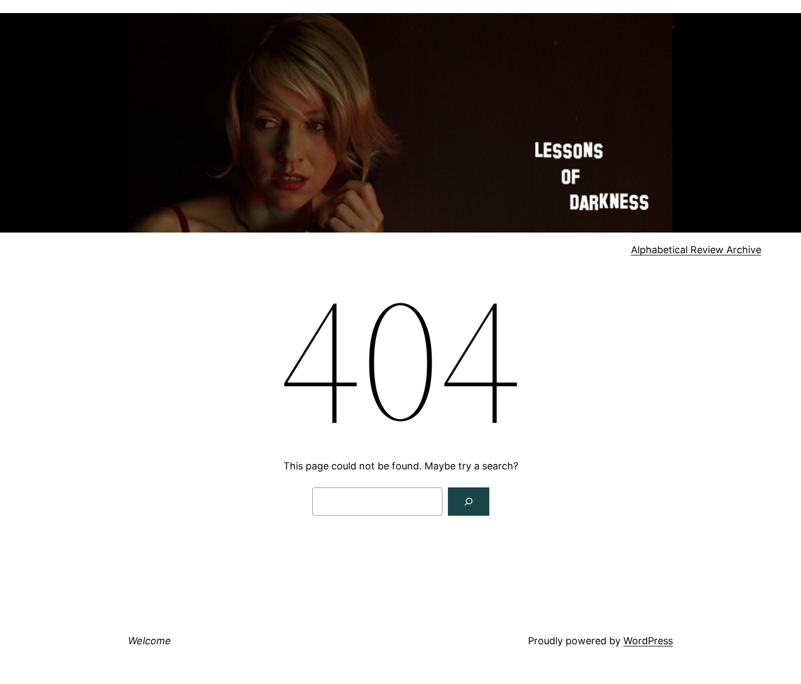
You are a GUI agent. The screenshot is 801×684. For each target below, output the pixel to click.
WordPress (648, 640)
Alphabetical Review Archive (696, 249)
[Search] (468, 501)
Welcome (149, 640)
